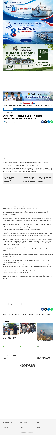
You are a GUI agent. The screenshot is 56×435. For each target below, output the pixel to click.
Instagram (38, 427)
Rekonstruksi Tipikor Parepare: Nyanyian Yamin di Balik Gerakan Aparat (27, 334)
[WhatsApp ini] (51, 121)
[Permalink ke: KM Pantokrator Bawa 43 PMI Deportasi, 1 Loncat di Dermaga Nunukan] (11, 350)
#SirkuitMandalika (26, 304)
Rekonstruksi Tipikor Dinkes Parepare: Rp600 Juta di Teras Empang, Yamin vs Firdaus (31, 109)
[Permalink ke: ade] (4, 121)
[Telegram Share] (48, 121)
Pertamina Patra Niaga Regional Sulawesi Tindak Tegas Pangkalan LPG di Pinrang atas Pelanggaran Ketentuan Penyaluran (27, 366)
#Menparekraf (12, 304)
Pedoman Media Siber (7, 422)
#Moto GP (19, 304)
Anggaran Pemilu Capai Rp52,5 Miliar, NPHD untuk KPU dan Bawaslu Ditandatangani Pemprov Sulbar (14, 314)
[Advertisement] (28, 81)
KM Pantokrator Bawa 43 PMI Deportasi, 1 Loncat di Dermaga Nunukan (10, 357)
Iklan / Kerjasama (23, 422)
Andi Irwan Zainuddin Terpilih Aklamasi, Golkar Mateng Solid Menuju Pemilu (44, 358)
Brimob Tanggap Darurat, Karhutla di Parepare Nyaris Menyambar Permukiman (45, 342)
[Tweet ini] (45, 121)
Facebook (6, 427)
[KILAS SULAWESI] (28, 103)
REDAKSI (37, 422)
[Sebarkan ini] (42, 121)
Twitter (22, 427)
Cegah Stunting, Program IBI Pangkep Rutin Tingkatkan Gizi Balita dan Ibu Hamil (41, 314)
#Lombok (5, 304)
